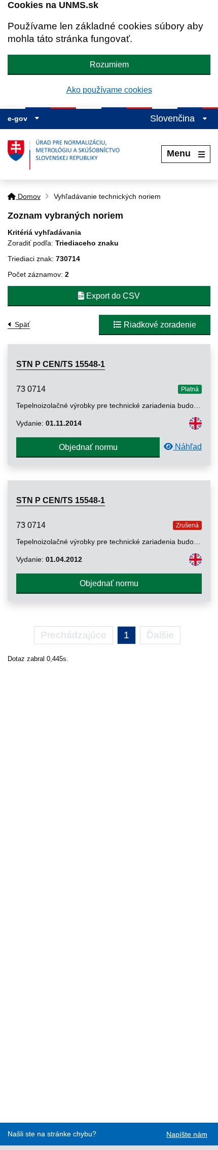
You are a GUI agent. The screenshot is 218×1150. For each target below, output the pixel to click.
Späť (22, 324)
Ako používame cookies (109, 90)
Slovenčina (173, 118)
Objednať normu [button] (88, 447)
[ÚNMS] (67, 154)
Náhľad (187, 446)
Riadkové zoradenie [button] (159, 324)
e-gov (18, 118)
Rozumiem (109, 64)
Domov (28, 196)
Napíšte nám (186, 1134)
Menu (179, 153)
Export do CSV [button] (112, 296)
